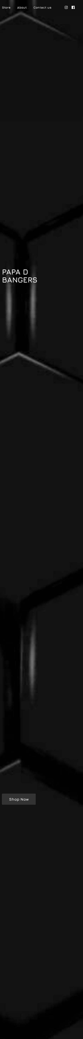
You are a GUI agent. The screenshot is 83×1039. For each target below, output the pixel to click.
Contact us (42, 7)
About (22, 7)
